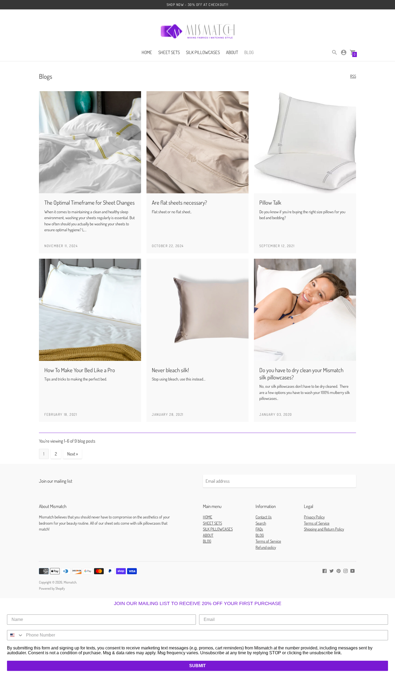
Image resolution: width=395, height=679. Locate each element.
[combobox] (15, 635)
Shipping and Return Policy (324, 529)
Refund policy (266, 547)
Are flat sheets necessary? (179, 202)
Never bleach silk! (170, 370)
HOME (147, 52)
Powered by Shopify (52, 588)
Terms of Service (268, 541)
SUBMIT (197, 665)
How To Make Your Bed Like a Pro (79, 370)
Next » (72, 454)
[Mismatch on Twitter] (331, 570)
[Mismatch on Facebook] (324, 570)
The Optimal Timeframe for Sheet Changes (89, 202)
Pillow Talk (270, 202)
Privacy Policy (314, 517)
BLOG (249, 52)
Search (261, 523)
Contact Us (264, 517)
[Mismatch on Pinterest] (338, 570)
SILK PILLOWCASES (203, 52)
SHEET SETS (169, 52)
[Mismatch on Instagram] (345, 570)
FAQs (259, 529)
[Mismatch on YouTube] (352, 570)
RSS (353, 76)
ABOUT (232, 52)
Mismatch (70, 582)
